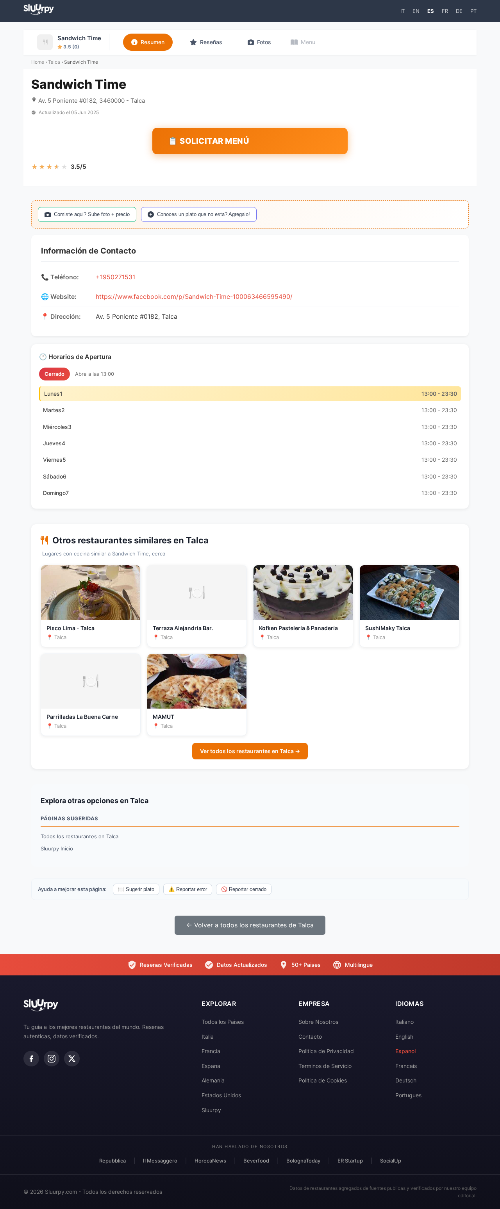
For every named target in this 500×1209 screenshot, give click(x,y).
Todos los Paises (223, 1021)
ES (430, 11)
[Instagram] (51, 1058)
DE (459, 11)
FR (445, 11)
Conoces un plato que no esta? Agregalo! (203, 214)
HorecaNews (210, 1160)
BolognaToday (303, 1160)
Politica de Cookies (322, 1080)
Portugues (408, 1095)
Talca (54, 62)
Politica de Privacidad (326, 1051)
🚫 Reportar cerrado (243, 889)
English (404, 1036)
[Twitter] (72, 1058)
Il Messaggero (160, 1160)
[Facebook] (31, 1058)
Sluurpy (211, 1110)
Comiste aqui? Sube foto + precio (92, 214)
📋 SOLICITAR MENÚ (208, 141)
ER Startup (350, 1160)
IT (402, 11)
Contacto (310, 1036)
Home (37, 62)
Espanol (405, 1051)
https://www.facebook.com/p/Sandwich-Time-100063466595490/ (194, 296)
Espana (211, 1066)
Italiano (404, 1021)
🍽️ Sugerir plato (136, 889)
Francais (406, 1066)
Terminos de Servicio (325, 1066)
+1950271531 (115, 277)
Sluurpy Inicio (57, 848)
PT (473, 11)
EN (416, 11)
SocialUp (390, 1160)
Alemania (213, 1080)
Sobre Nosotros (318, 1021)
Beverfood (256, 1160)
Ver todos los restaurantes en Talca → (250, 751)
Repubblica (112, 1160)
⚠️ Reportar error (187, 889)
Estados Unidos (221, 1095)
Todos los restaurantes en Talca (79, 836)
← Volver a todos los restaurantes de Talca (250, 925)
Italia (208, 1036)
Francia (211, 1051)
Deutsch (405, 1080)
